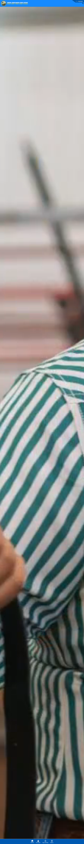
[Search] (83, 3)
